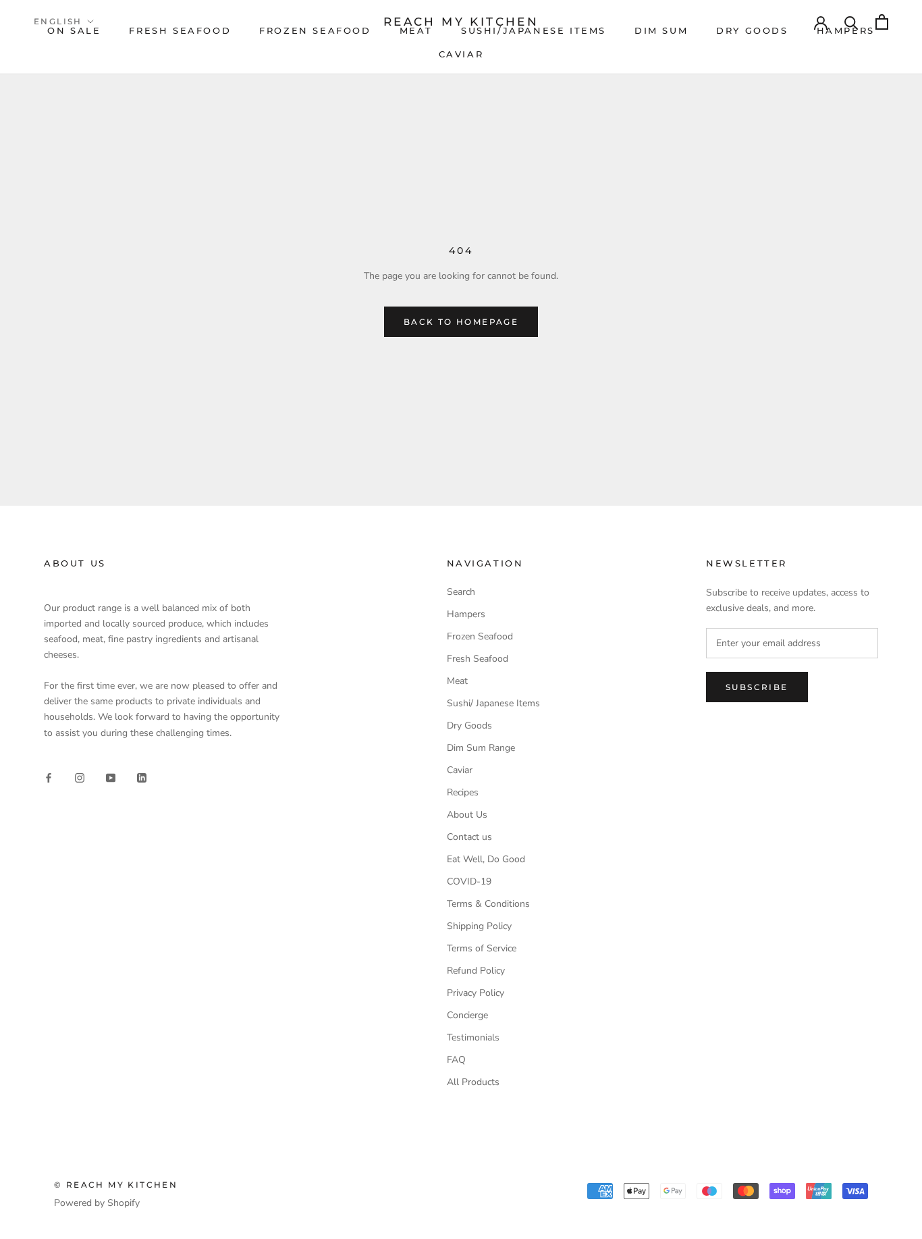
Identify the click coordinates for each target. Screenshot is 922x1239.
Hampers (466, 614)
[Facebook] (48, 777)
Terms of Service (481, 948)
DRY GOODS (752, 30)
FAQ (456, 1059)
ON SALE (74, 30)
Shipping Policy (479, 926)
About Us (467, 814)
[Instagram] (79, 777)
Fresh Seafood (477, 658)
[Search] (851, 22)
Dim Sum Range (481, 747)
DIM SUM (661, 30)
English (58, 21)
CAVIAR (461, 54)
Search (461, 591)
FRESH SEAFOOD (180, 30)
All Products (473, 1082)
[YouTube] (110, 777)
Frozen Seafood (480, 636)
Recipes (463, 792)
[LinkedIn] (141, 777)
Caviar (459, 770)
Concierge (467, 1015)
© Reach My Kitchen (116, 1185)
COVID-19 (469, 881)
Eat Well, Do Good (486, 859)
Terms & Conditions (488, 903)
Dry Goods (469, 725)
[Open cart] (881, 22)
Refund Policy (476, 970)
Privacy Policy (475, 992)
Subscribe (757, 687)
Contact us (469, 837)
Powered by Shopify (97, 1202)
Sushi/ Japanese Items (493, 703)
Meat (457, 681)
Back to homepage (461, 322)
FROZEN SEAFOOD (315, 30)
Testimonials (473, 1037)
